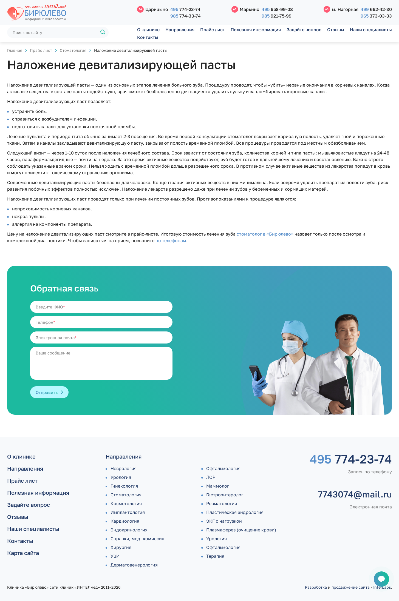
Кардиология (125, 521)
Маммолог (217, 486)
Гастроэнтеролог (224, 494)
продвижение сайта (351, 587)
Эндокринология (129, 530)
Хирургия (121, 547)
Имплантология (128, 512)
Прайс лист (212, 29)
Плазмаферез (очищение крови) (241, 530)
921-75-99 (277, 16)
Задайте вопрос (304, 29)
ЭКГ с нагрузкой (224, 521)
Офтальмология (223, 468)
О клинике (148, 29)
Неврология (124, 468)
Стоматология (73, 50)
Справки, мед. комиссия (137, 538)
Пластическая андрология (235, 512)
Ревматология (221, 503)
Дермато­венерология (134, 565)
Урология (121, 477)
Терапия (215, 556)
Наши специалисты (371, 29)
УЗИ (115, 556)
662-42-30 (376, 9)
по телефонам (170, 240)
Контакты (147, 37)
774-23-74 (185, 9)
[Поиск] (103, 32)
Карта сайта (23, 553)
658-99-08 (277, 9)
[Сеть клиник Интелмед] (69, 12)
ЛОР (210, 477)
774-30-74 (185, 16)
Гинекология (124, 486)
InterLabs (382, 587)
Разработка (316, 587)
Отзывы (335, 29)
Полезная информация (256, 29)
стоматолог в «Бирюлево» (265, 234)
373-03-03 (376, 16)
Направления (179, 29)
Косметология (126, 503)
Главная (14, 50)
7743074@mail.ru (355, 494)
